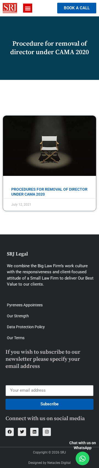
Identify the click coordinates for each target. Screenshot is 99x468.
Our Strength (18, 316)
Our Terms (15, 338)
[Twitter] (22, 432)
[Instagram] (47, 432)
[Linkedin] (34, 432)
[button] (28, 8)
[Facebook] (10, 432)
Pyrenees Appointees (25, 305)
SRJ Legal (17, 254)
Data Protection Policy (26, 327)
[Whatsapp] (82, 458)
